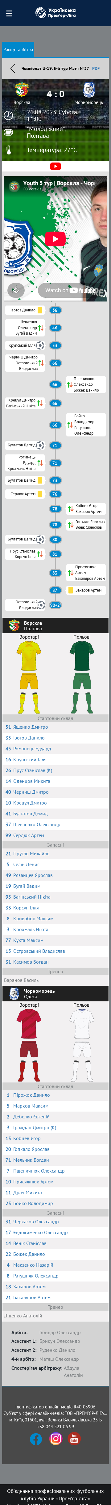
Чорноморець (89, 102)
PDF (96, 68)
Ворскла (22, 102)
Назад (13, 68)
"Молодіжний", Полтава (46, 132)
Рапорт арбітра (18, 49)
